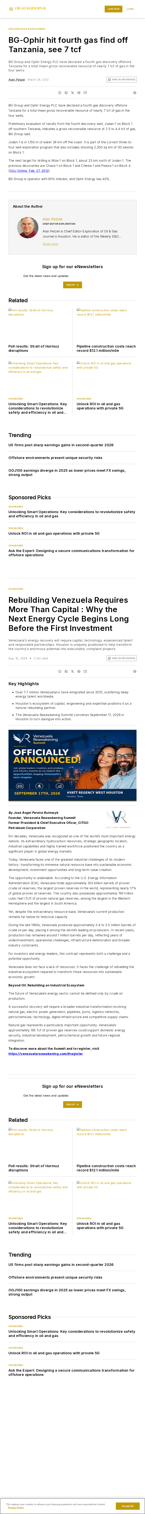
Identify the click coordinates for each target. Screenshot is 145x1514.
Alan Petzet (16, 79)
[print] (135, 92)
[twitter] (72, 92)
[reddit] (79, 92)
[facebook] (60, 92)
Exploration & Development (27, 29)
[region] (72, 1506)
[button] (11, 9)
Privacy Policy (16, 1507)
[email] (85, 92)
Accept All (127, 1506)
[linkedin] (66, 92)
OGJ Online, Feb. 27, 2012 (29, 171)
